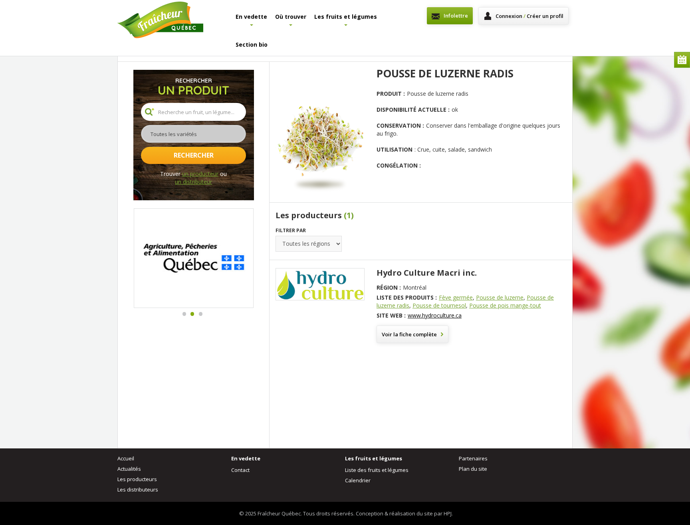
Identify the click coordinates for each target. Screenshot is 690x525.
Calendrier (682, 60)
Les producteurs (137, 479)
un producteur (200, 174)
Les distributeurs (137, 489)
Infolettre (456, 15)
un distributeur (193, 182)
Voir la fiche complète (409, 334)
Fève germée (456, 297)
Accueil (125, 458)
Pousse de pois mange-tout (505, 305)
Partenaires (473, 458)
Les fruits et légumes (345, 16)
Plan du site (473, 468)
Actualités (129, 468)
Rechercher (194, 155)
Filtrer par (291, 230)
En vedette (251, 16)
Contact (240, 470)
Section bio (252, 44)
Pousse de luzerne (499, 297)
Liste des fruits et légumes (376, 470)
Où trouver (290, 16)
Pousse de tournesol (439, 305)
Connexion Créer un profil (529, 16)
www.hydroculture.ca (435, 315)
